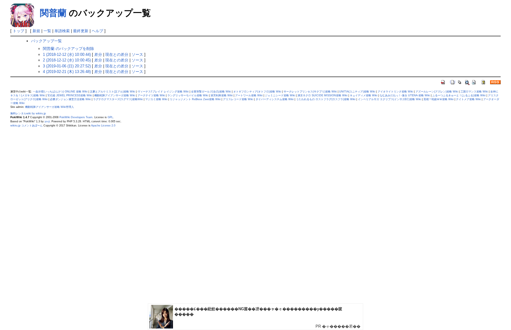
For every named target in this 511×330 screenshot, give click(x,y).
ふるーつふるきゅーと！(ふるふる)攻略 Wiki (459, 95)
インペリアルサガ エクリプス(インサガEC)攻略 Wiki (389, 99)
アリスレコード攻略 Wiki (238, 99)
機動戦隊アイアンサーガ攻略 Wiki (114, 95)
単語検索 (62, 31)
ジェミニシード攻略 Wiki (280, 95)
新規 (36, 31)
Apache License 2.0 (103, 125)
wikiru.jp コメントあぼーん (26, 125)
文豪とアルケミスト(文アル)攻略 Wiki (112, 91)
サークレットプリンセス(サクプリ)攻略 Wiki (310, 91)
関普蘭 (53, 13)
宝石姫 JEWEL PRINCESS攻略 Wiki (69, 95)
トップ (18, 31)
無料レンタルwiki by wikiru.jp (28, 113)
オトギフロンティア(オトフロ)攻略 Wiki (257, 91)
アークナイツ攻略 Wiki (151, 95)
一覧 (47, 31)
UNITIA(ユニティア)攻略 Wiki (357, 91)
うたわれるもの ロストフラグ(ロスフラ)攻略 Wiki (325, 99)
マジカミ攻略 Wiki (156, 99)
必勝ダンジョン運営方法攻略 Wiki (70, 99)
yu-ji (47, 121)
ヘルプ (97, 31)
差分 (98, 54)
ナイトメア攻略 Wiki (468, 99)
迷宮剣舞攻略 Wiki (222, 95)
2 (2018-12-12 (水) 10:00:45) (67, 60)
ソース (137, 54)
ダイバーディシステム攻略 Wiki (275, 99)
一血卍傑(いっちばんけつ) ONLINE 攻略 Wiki (60, 91)
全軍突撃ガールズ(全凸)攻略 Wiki (211, 91)
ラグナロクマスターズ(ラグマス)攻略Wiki (118, 99)
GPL (110, 117)
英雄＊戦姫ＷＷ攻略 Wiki (438, 99)
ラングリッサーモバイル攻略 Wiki (187, 95)
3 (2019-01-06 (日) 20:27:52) (67, 66)
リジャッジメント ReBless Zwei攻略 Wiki (195, 99)
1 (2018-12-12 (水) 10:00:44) (67, 54)
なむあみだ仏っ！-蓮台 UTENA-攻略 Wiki (405, 95)
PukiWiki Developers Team (76, 117)
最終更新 (80, 31)
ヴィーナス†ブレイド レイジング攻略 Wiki (163, 91)
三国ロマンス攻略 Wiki (474, 91)
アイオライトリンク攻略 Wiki (395, 91)
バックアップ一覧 (46, 41)
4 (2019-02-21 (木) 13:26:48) (67, 71)
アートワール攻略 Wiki (249, 95)
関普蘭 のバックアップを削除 (68, 48)
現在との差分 (116, 54)
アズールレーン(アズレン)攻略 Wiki (436, 91)
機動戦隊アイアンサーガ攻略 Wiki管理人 (49, 106)
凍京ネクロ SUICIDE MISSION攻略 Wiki (322, 95)
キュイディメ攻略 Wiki (363, 95)
